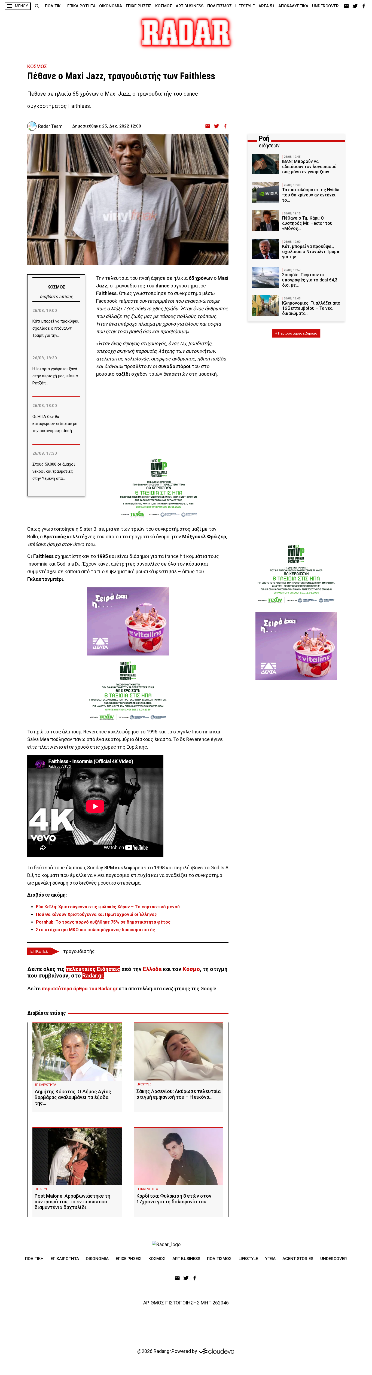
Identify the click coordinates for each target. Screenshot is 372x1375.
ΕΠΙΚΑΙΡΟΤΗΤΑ (81, 6)
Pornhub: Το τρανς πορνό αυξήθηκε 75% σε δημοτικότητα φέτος (103, 922)
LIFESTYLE (245, 6)
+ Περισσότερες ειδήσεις (296, 333)
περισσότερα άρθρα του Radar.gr (80, 988)
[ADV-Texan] (159, 487)
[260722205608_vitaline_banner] (128, 621)
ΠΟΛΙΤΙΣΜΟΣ (219, 6)
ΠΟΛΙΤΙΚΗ (54, 6)
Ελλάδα (152, 969)
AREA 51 (266, 6)
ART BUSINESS (189, 6)
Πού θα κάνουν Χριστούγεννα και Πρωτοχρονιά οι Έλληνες (96, 914)
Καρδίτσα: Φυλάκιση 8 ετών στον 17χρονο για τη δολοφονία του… (173, 1198)
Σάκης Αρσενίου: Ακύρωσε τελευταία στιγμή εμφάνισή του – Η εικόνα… (178, 1094)
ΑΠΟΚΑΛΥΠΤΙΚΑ (293, 6)
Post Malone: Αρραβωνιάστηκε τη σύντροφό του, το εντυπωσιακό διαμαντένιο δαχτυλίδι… (72, 1201)
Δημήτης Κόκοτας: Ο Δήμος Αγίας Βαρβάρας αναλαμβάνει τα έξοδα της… (73, 1097)
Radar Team (50, 126)
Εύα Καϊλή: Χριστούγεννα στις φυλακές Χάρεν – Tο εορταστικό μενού (108, 906)
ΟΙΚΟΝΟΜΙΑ (110, 6)
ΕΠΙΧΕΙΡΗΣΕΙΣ (138, 6)
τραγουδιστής (79, 951)
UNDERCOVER (325, 6)
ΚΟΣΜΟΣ (163, 6)
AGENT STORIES (297, 1258)
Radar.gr (92, 975)
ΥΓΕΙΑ (270, 1258)
